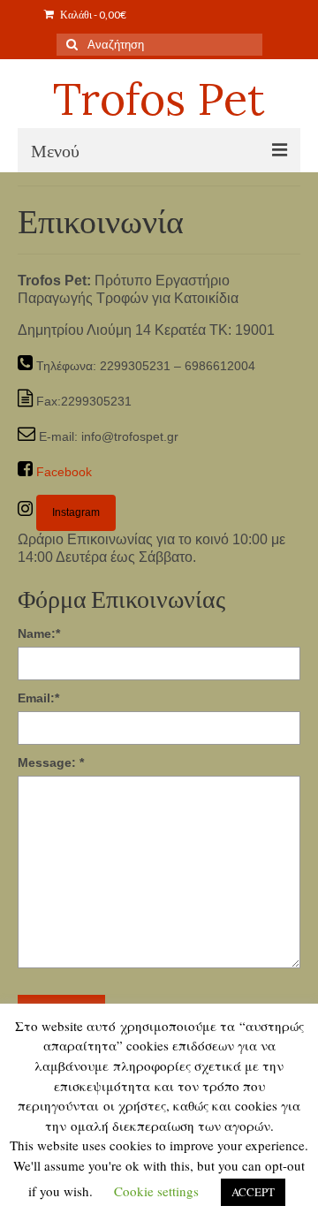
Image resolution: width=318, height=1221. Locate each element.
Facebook (64, 472)
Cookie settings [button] (156, 1191)
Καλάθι (92, 14)
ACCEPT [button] (253, 1192)
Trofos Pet (159, 99)
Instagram (76, 512)
